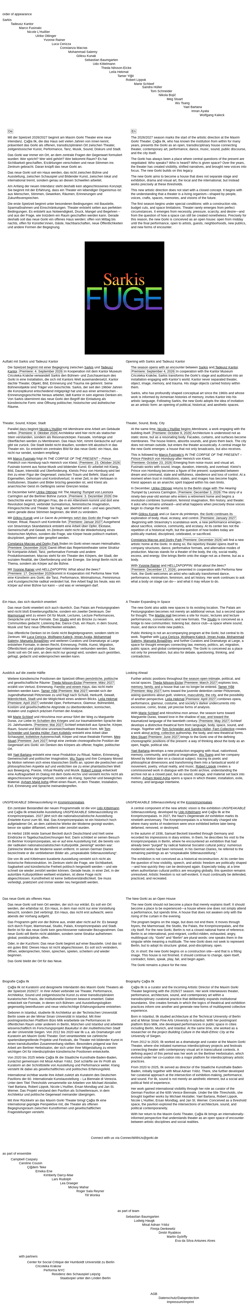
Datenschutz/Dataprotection (179, 1298)
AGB (153, 1294)
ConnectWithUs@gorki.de (139, 1138)
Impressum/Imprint (180, 1302)
